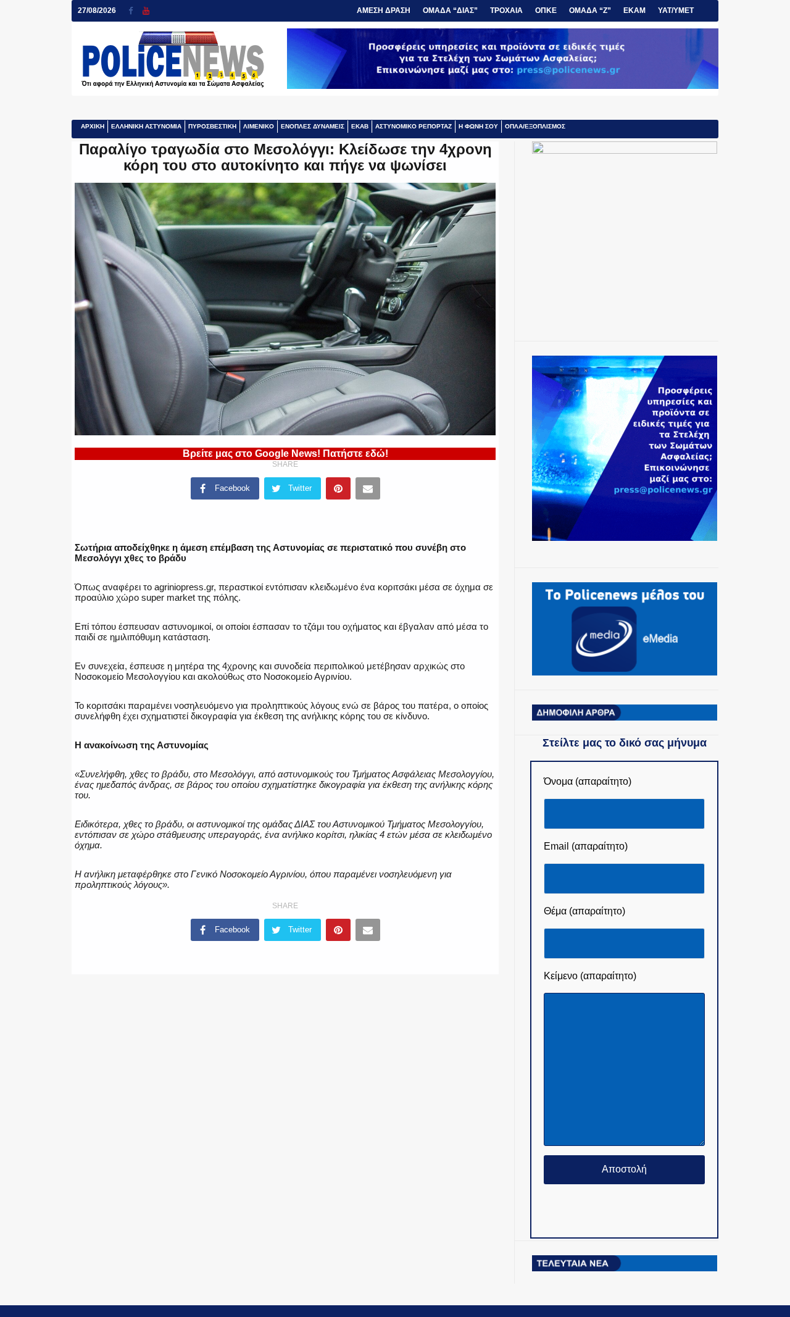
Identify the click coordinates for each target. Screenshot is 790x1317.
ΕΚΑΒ (359, 126)
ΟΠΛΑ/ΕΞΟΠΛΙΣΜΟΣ (535, 126)
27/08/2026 (97, 10)
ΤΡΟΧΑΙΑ (506, 10)
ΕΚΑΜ (634, 10)
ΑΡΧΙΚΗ (92, 126)
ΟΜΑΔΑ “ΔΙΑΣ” (450, 10)
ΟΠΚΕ (546, 10)
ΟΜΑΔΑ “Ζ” (590, 10)
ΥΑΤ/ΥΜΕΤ (676, 10)
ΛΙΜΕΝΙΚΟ (258, 126)
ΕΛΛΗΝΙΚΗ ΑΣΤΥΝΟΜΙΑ (146, 126)
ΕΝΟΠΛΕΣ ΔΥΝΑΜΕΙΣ (312, 126)
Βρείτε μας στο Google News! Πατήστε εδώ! (285, 453)
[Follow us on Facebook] (135, 11)
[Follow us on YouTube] (146, 11)
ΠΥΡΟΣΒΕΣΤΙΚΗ (212, 126)
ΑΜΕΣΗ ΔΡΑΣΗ (383, 10)
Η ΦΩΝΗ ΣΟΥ (478, 126)
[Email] (368, 488)
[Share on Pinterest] (338, 488)
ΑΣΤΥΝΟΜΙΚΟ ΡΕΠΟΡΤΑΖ (413, 126)
